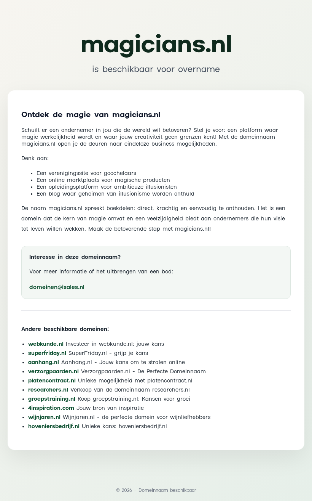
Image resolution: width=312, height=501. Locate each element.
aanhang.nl (43, 363)
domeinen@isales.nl (56, 287)
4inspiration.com (51, 408)
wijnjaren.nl (44, 417)
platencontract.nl (52, 381)
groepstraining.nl (51, 399)
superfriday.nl (47, 353)
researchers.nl (48, 390)
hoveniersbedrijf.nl (54, 427)
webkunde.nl (46, 344)
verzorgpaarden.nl (53, 372)
